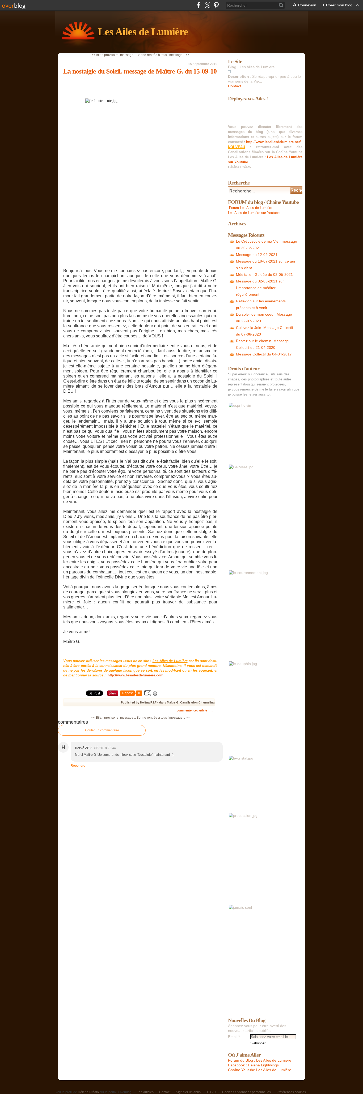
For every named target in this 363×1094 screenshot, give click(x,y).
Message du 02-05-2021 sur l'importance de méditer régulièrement (260, 288)
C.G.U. (212, 1092)
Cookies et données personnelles (246, 1092)
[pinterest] (216, 5)
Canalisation (189, 702)
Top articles (145, 1092)
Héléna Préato (88, 1092)
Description (239, 76)
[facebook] (198, 5)
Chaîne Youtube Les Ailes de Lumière (259, 1070)
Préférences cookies (291, 1092)
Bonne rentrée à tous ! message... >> (163, 55)
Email (232, 1037)
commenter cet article (192, 710)
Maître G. (173, 702)
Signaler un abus (188, 1092)
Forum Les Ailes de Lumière (250, 208)
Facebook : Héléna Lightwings (253, 1065)
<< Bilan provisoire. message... (113, 55)
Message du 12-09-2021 (256, 254)
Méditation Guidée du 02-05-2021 (264, 274)
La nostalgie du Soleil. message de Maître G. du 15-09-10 (140, 71)
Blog (232, 67)
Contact (234, 86)
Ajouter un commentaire (102, 730)
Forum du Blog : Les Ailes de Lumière (259, 1060)
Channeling (207, 702)
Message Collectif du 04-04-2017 (264, 354)
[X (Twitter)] (207, 5)
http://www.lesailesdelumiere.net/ (273, 142)
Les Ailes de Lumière (143, 32)
